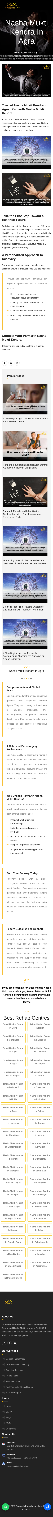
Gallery (9, 1412)
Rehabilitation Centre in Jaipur (13, 1050)
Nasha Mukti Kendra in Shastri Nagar (13, 1264)
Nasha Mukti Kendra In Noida (13, 1097)
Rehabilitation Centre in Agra (13, 1062)
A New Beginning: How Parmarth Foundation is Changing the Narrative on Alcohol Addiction (24, 656)
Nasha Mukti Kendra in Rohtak (40, 1228)
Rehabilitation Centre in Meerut (40, 1074)
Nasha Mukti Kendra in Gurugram (40, 1181)
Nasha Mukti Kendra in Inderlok (40, 1252)
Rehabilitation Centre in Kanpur (40, 1062)
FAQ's (8, 1423)
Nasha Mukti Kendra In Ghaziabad (40, 1085)
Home (16, 52)
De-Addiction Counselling (17, 1364)
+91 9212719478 (30, 1458)
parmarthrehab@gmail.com (18, 1466)
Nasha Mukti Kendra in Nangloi (13, 1228)
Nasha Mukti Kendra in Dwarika (40, 1145)
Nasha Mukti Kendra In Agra (13, 1109)
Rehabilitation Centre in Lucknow (40, 1050)
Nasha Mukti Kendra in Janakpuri (13, 1193)
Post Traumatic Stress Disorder (20, 1387)
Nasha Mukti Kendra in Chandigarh (13, 1133)
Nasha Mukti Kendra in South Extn (40, 1169)
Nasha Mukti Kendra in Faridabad (40, 1097)
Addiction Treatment (15, 1370)
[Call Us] (47, 1506)
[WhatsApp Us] (5, 1506)
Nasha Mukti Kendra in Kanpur (40, 1121)
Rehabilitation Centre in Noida (40, 1026)
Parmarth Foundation (26, 1506)
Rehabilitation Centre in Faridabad (40, 1038)
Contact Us (11, 1429)
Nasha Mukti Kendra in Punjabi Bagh (13, 1240)
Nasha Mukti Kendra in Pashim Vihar (40, 1205)
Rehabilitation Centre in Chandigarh (13, 1074)
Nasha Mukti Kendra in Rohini (13, 1157)
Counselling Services (15, 1359)
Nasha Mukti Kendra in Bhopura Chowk (13, 1276)
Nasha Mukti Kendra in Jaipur (40, 1109)
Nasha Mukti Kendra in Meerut (40, 1133)
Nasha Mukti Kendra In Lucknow (13, 1121)
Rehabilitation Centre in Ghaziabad (13, 1038)
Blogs (8, 1417)
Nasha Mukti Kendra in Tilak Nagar (13, 1205)
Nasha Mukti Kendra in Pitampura (40, 1217)
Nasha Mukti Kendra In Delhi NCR (13, 1085)
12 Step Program (13, 1393)
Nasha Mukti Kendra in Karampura (40, 1264)
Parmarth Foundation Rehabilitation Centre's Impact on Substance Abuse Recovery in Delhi (22, 514)
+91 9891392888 (14, 1458)
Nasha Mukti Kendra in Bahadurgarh (40, 1240)
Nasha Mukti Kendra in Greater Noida (13, 1145)
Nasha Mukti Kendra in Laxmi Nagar (13, 1181)
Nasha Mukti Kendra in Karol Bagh (40, 1193)
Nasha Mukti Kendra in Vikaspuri (13, 1169)
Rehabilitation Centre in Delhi (13, 1026)
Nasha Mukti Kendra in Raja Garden (13, 1252)
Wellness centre (13, 1381)
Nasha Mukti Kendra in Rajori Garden (13, 1217)
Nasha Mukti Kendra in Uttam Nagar (40, 1157)
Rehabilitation (12, 1376)
